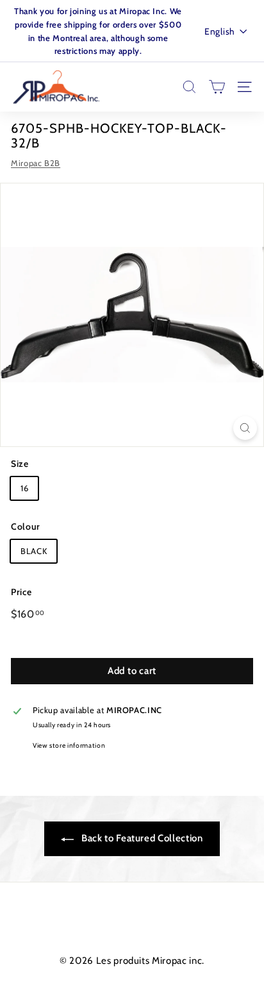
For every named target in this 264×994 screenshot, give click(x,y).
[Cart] (217, 87)
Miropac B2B (35, 163)
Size (20, 463)
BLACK (34, 551)
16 (24, 488)
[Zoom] (245, 428)
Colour (25, 526)
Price (21, 592)
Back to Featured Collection (140, 838)
